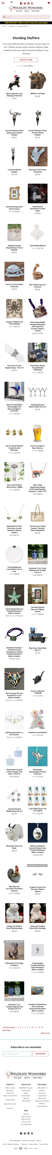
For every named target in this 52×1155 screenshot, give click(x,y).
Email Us (10, 1108)
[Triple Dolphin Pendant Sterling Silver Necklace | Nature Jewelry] (38, 950)
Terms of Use (43, 1144)
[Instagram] (28, 3)
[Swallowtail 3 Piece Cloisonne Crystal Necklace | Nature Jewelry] (14, 513)
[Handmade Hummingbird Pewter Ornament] (38, 756)
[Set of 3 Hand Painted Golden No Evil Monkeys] (14, 433)
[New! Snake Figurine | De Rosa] (38, 272)
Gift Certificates (26, 1124)
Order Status (26, 1096)
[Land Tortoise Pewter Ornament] (14, 271)
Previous (8, 1027)
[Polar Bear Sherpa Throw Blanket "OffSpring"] (38, 352)
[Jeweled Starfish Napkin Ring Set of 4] (14, 796)
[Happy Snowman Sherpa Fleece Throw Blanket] (14, 232)
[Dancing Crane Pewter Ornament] (38, 157)
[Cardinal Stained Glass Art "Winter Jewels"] (38, 594)
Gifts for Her (26, 1122)
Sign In (26, 1093)
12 (39, 1027)
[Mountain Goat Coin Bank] (14, 833)
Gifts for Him (26, 1119)
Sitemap (24, 1144)
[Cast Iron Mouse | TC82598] (38, 678)
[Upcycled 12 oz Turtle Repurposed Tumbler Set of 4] (38, 554)
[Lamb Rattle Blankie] (38, 232)
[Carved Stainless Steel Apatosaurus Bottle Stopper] (14, 117)
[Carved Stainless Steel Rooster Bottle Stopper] (38, 117)
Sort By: (20, 66)
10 (32, 1027)
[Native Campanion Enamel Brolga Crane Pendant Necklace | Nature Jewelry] (38, 833)
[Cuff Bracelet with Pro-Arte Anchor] (14, 719)
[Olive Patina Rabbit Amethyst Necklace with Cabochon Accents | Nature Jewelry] (38, 309)
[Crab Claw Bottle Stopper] (14, 157)
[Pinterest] (25, 3)
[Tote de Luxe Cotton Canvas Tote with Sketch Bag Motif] (38, 513)
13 (42, 1027)
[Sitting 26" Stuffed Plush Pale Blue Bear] (14, 913)
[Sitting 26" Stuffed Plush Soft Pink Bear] (38, 913)
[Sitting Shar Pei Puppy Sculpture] (14, 950)
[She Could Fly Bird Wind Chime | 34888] (14, 472)
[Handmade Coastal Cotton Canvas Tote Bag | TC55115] (14, 756)
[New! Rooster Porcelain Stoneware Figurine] (14, 873)
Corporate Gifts (42, 1106)
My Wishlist (26, 1101)
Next (6, 1030)
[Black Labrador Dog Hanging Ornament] (14, 80)
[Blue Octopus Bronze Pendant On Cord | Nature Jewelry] (14, 679)
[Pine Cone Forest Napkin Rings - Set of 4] (14, 352)
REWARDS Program (26, 1088)
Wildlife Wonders (13, 1144)
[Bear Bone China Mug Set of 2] (38, 635)
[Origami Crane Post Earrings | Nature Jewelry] (38, 874)
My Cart (26, 1098)
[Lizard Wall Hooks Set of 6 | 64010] (38, 796)
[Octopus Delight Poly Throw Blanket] (14, 309)
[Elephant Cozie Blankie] (38, 719)
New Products (26, 1117)
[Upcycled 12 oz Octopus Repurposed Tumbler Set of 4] (14, 991)
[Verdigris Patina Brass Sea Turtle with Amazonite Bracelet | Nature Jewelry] (38, 991)
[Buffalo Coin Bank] (38, 80)
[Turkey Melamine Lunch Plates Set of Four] (14, 554)
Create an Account (28, 1141)
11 (36, 1027)
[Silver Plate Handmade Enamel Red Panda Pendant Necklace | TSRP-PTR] (38, 472)
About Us (42, 1093)
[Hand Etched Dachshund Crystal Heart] (38, 193)
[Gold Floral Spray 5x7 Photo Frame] (14, 193)
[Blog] (32, 3)
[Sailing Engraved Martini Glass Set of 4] (38, 392)
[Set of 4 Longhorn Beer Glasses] (38, 433)
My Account (26, 1090)
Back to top (45, 1033)
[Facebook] (21, 3)
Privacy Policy (33, 1144)
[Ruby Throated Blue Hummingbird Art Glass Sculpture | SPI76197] (14, 392)
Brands (26, 1114)
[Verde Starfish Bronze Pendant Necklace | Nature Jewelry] (14, 595)
